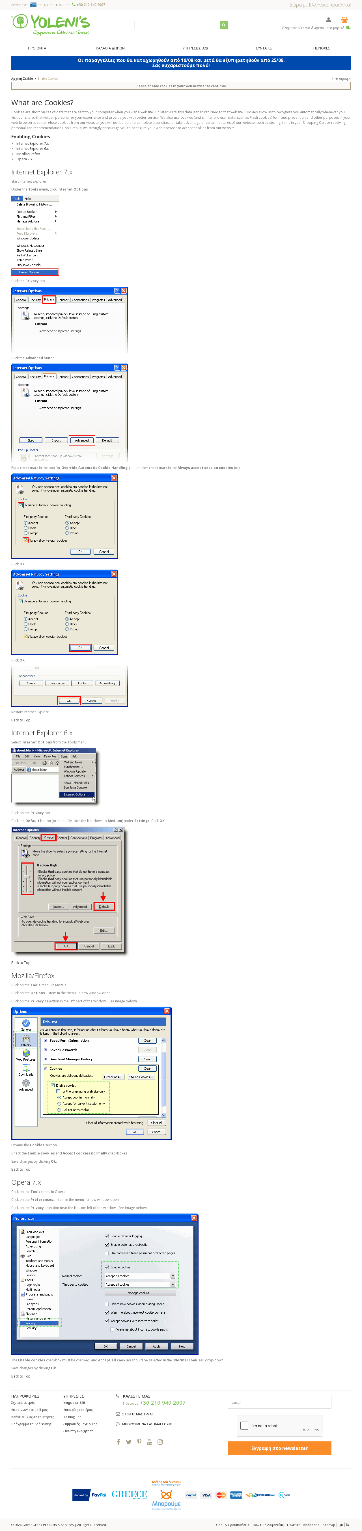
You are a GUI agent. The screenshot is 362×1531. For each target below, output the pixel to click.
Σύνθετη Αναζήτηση (78, 1431)
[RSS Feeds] (348, 1525)
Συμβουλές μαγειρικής (80, 1424)
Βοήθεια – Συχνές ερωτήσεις (32, 1417)
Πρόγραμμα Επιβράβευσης (31, 1424)
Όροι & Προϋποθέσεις (232, 1525)
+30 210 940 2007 (91, 4)
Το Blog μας (72, 1417)
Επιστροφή (343, 79)
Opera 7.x (24, 159)
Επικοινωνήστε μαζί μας (29, 1409)
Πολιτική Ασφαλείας (268, 1525)
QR (341, 1525)
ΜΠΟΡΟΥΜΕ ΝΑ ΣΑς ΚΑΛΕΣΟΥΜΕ (147, 1424)
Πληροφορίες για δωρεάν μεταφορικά (313, 27)
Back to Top (21, 720)
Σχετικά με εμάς (23, 1402)
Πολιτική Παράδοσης (303, 1525)
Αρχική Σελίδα (22, 79)
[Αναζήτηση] (224, 25)
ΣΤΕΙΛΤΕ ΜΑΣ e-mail (138, 1414)
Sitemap (329, 1525)
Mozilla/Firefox (28, 154)
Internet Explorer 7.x (32, 143)
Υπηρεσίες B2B (74, 1402)
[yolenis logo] (50, 24)
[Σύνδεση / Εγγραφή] (328, 19)
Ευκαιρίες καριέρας (78, 1409)
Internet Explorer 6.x (32, 148)
